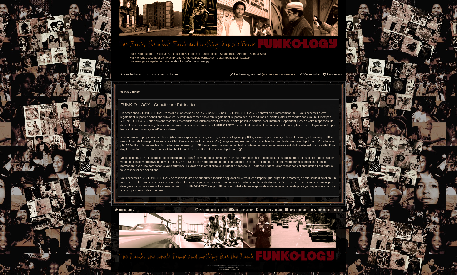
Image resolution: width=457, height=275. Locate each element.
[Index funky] (228, 25)
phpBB (221, 265)
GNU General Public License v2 (192, 141)
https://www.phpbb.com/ (223, 149)
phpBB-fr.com (233, 267)
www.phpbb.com (305, 141)
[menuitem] (332, 74)
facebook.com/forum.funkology (189, 61)
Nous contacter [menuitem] (243, 210)
